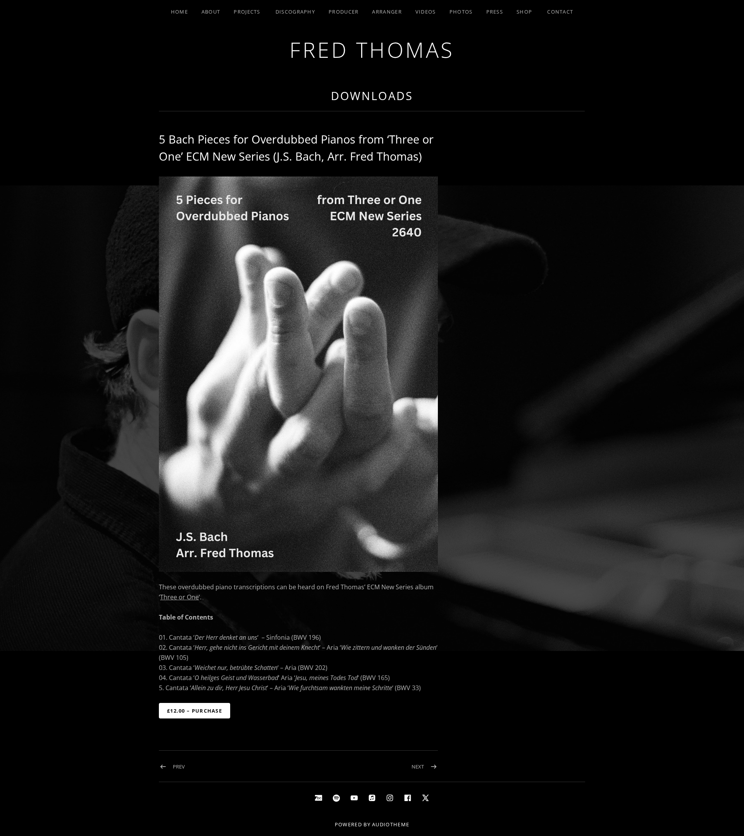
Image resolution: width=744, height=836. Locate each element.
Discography (295, 11)
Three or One (179, 597)
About (211, 11)
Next (418, 766)
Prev (179, 766)
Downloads (372, 95)
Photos (461, 11)
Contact (560, 11)
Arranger (386, 11)
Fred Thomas (372, 49)
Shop (524, 11)
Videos (425, 11)
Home (179, 11)
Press (494, 11)
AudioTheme (390, 824)
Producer (343, 11)
